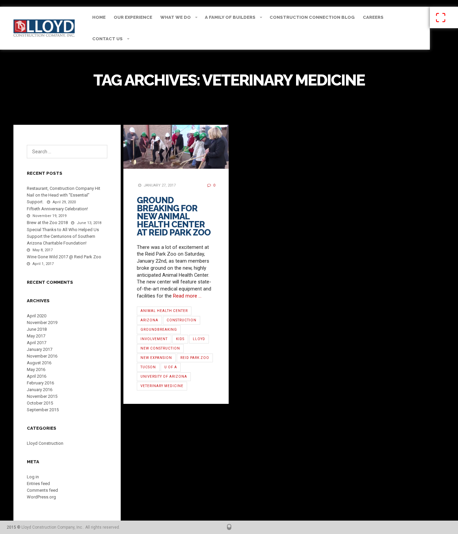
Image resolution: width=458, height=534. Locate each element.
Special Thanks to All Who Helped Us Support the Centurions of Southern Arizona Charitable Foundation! (63, 236)
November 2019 (42, 322)
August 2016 (39, 362)
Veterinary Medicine (161, 386)
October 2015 (40, 403)
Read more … (187, 296)
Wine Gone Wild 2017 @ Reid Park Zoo (64, 256)
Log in (33, 476)
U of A (170, 367)
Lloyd (199, 339)
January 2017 (39, 349)
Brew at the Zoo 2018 (47, 222)
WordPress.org (41, 496)
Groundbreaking (158, 329)
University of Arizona (163, 376)
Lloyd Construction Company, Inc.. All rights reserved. (70, 527)
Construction (181, 320)
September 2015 (43, 409)
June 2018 (37, 329)
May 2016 (36, 369)
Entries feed (38, 483)
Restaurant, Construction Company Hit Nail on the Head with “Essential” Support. (63, 195)
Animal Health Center (164, 311)
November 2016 (42, 356)
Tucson (148, 367)
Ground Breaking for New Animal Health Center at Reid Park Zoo (174, 216)
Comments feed (42, 490)
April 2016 (36, 376)
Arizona (149, 320)
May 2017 (36, 335)
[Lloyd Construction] (44, 28)
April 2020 (36, 315)
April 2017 (36, 342)
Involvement (154, 339)
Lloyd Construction (45, 443)
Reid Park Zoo (194, 358)
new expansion (156, 358)
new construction (160, 348)
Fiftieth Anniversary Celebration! (57, 208)
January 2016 (39, 389)
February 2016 (40, 382)
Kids (180, 339)
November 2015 (42, 396)
